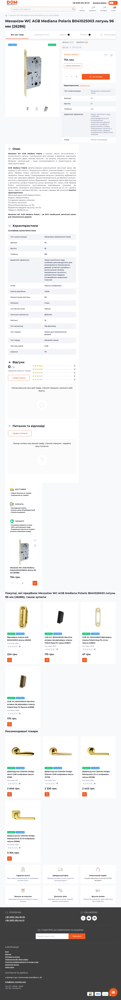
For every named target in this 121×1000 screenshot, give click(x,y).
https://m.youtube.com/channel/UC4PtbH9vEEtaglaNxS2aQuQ (88, 918)
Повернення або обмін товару (16, 959)
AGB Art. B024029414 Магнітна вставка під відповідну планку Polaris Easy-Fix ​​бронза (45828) (21, 704)
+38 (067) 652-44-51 (14, 920)
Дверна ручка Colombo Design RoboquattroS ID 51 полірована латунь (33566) (21, 838)
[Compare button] (111, 55)
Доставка (20, 489)
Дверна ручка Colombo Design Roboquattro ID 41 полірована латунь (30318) (96, 774)
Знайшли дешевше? (71, 54)
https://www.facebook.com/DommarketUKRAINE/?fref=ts (94, 918)
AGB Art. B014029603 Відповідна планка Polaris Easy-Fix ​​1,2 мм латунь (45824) (96, 640)
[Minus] (66, 76)
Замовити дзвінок (100, 3)
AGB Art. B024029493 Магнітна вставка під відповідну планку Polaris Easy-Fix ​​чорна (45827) (58, 640)
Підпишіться (77, 936)
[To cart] (35, 583)
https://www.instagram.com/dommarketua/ (83, 918)
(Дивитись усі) (85, 85)
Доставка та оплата (12, 957)
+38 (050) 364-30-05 (15, 917)
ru (115, 3)
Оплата (19, 504)
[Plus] (76, 76)
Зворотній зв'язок (12, 965)
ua (111, 3)
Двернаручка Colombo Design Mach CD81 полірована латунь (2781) (20, 774)
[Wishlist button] (105, 55)
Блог (7, 952)
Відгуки (8, 954)
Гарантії (19, 521)
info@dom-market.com (15, 982)
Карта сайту (9, 967)
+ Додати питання (20, 433)
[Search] (73, 9)
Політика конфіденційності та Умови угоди (22, 962)
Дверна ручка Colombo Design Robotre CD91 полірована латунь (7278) (59, 774)
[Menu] (3, 3)
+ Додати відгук (19, 378)
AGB (86, 42)
